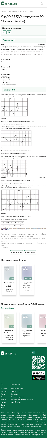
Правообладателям (17, 397)
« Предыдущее (16, 252)
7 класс (3, 399)
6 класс (3, 402)
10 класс (4, 391)
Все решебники (7, 308)
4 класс (3, 408)
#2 (9, 32)
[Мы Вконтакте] (33, 352)
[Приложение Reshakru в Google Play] (38, 379)
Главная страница (17, 388)
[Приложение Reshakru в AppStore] (38, 375)
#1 (4, 32)
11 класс (4, 388)
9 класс (3, 394)
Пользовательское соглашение (22, 399)
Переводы (14, 394)
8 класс (3, 397)
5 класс (3, 405)
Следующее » (30, 252)
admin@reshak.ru (16, 402)
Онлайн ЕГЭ (15, 391)
